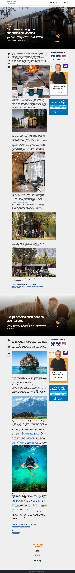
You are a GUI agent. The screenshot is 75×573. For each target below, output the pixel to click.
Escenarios (32, 6)
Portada (8, 6)
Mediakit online (37, 565)
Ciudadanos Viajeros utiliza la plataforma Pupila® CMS (37, 571)
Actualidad (14, 6)
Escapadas (26, 6)
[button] (8, 54)
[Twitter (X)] (58, 56)
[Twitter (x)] (53, 2)
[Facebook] (51, 2)
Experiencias (39, 6)
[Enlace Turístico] (24, 2)
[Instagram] (56, 2)
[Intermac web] (58, 107)
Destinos (20, 6)
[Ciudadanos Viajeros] (11, 2)
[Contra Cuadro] (19, 2)
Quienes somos (37, 564)
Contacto (37, 566)
